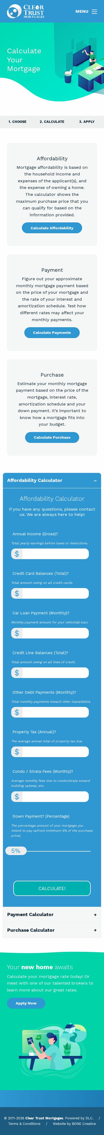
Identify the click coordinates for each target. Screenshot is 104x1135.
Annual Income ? (35, 534)
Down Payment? (41, 816)
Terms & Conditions (24, 1124)
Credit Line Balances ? (40, 652)
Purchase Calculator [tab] (31, 930)
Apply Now (26, 1003)
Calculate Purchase (52, 437)
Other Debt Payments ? (44, 692)
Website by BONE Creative (74, 1124)
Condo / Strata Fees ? (43, 771)
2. (52, 122)
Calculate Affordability (52, 228)
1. (17, 122)
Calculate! (52, 888)
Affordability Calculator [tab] (34, 480)
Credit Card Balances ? (41, 573)
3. (86, 122)
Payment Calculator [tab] (30, 914)
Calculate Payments (52, 332)
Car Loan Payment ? (41, 613)
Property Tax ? (34, 732)
